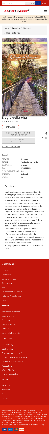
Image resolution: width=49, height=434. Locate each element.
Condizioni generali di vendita (14, 357)
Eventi (4, 287)
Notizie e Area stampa (11, 296)
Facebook (6, 385)
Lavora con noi (8, 300)
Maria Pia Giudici (11, 121)
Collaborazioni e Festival (12, 291)
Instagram (6, 389)
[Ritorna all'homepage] (17, 10)
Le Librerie (6, 274)
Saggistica (16, 28)
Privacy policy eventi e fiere (13, 353)
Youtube (5, 398)
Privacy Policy (7, 344)
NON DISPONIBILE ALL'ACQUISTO (18, 140)
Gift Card (5, 328)
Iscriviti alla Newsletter (11, 333)
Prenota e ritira (8, 320)
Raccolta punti (8, 283)
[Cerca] (38, 3)
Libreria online (8, 316)
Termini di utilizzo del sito (12, 361)
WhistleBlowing (8, 370)
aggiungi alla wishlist (11, 147)
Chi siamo (6, 270)
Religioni (27, 28)
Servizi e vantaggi (9, 279)
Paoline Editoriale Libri (30, 162)
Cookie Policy (7, 349)
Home (6, 28)
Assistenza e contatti (11, 311)
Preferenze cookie (10, 374)
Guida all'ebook (8, 324)
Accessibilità (7, 366)
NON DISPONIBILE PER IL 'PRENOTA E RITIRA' (18, 134)
